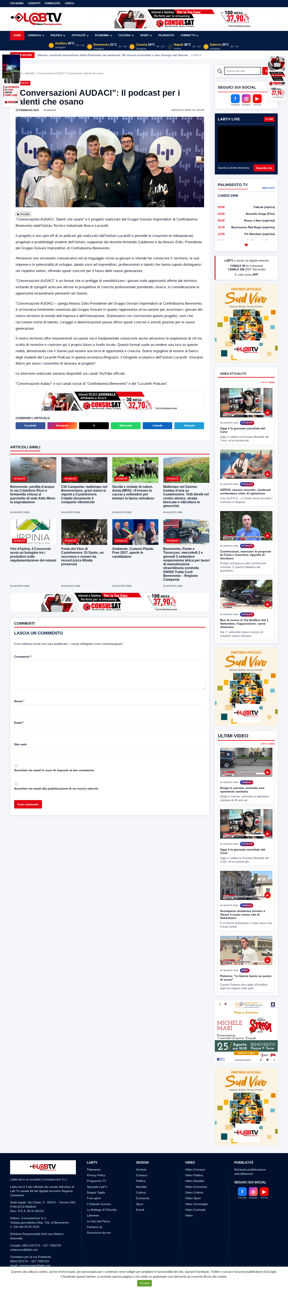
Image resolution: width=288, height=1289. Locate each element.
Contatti (34, 3)
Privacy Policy (96, 1144)
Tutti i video (268, 367)
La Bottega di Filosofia (102, 1178)
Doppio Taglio (96, 1161)
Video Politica (194, 1144)
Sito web (20, 744)
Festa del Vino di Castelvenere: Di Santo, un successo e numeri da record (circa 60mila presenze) (82, 556)
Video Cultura (194, 1161)
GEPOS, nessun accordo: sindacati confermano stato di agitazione (245, 476)
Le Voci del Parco (98, 1190)
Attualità (79, 35)
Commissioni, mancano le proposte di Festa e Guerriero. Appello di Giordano (245, 539)
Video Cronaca (195, 1138)
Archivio (141, 1138)
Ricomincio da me (99, 1201)
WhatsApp (126, 425)
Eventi (140, 1178)
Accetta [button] (144, 1283)
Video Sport (193, 1166)
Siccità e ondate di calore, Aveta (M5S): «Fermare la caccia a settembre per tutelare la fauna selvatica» (133, 492)
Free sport (94, 1166)
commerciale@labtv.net (34, 1234)
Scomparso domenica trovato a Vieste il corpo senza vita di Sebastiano (242, 883)
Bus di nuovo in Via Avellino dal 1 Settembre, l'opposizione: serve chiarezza (244, 608)
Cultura (124, 35)
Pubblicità (52, 3)
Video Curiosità (195, 1178)
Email (19, 722)
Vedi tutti (268, 188)
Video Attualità (194, 1149)
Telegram (189, 425)
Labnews (93, 1184)
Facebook (30, 425)
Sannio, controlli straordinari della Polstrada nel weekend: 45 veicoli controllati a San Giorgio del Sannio (113, 55)
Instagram (62, 425)
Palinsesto (166, 35)
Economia (102, 35)
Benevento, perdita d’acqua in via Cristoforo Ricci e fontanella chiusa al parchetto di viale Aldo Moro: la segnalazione (33, 494)
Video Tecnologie (196, 1172)
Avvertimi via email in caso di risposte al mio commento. (54, 770)
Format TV (188, 35)
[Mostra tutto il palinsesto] (246, 245)
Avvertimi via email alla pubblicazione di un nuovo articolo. (56, 788)
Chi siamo (16, 3)
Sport (144, 35)
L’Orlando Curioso (99, 1172)
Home (17, 35)
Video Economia (196, 1155)
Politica (56, 35)
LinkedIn (157, 425)
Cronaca (34, 35)
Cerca (69, 3)
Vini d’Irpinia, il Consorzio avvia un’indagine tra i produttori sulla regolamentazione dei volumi (33, 554)
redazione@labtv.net (24, 1218)
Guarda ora (264, 168)
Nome (19, 701)
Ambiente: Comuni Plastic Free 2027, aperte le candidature (133, 552)
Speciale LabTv (97, 1155)
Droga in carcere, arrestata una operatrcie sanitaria (242, 758)
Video (189, 1184)
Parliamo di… (96, 1195)
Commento (23, 656)
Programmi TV (96, 1149)
